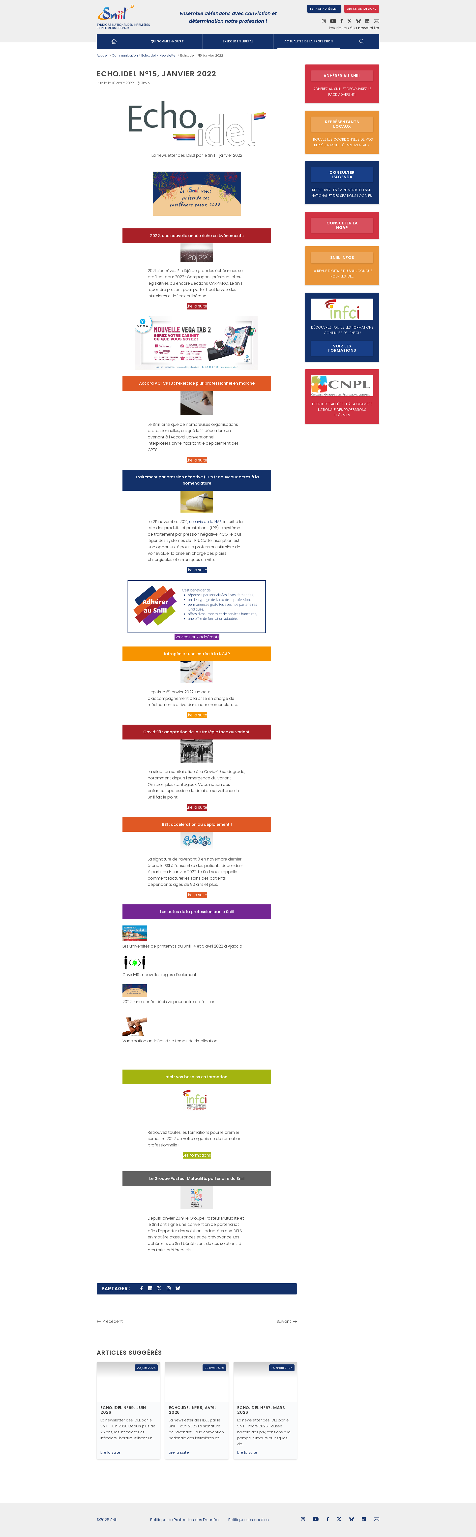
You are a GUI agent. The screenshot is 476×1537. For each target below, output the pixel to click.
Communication (125, 55)
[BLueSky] (351, 1520)
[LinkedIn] (367, 21)
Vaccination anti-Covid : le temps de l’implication (169, 1041)
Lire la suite (197, 306)
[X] (349, 21)
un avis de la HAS (205, 521)
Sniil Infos (342, 257)
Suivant (284, 1321)
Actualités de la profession (308, 41)
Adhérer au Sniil (342, 76)
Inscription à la (354, 28)
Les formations (197, 1155)
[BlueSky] (358, 21)
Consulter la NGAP (342, 225)
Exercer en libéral (238, 41)
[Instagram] (324, 21)
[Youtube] (333, 21)
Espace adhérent (324, 9)
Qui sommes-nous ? (167, 41)
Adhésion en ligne (361, 9)
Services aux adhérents (197, 637)
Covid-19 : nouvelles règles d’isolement (159, 975)
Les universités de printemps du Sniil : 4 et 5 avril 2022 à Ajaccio (182, 946)
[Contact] (376, 21)
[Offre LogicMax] (196, 343)
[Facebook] (341, 21)
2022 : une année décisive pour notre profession (168, 1002)
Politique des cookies (248, 1520)
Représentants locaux (342, 124)
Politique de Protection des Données (185, 1520)
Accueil (102, 55)
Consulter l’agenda (342, 175)
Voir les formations (342, 348)
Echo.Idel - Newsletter (159, 55)
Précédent (113, 1321)
